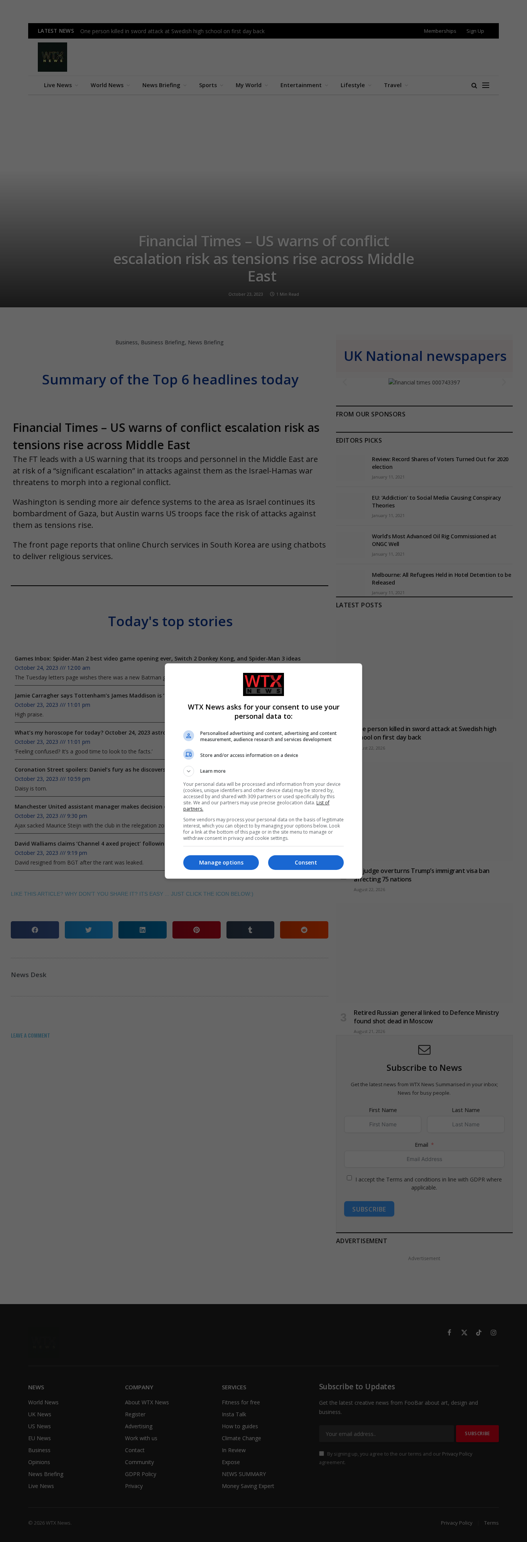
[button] (263, 771)
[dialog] (263, 771)
